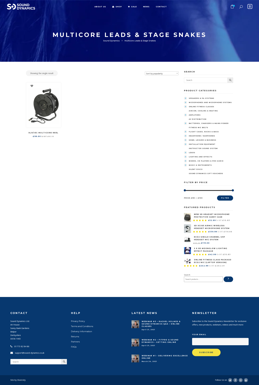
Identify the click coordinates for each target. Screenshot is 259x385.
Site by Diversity (18, 380)
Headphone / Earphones (202, 136)
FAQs (73, 347)
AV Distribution (197, 119)
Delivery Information (81, 331)
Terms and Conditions (82, 326)
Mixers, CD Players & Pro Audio (206, 161)
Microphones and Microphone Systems (210, 102)
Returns (75, 336)
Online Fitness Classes (201, 107)
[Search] (228, 279)
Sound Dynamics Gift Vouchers (206, 173)
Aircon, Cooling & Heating (203, 111)
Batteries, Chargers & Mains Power (209, 123)
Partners (75, 341)
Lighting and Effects (200, 157)
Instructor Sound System (203, 148)
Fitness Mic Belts (198, 127)
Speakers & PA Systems (201, 98)
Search (187, 274)
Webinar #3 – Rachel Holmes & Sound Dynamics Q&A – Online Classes (161, 323)
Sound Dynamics (111, 40)
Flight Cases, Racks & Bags (204, 132)
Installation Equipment (202, 144)
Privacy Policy (78, 321)
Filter (225, 198)
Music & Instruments (200, 165)
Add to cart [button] (57, 85)
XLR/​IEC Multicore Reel (43, 133)
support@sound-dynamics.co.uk (29, 352)
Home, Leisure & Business (202, 140)
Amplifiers (195, 115)
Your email (199, 335)
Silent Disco (196, 169)
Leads (192, 153)
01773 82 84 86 (21, 346)
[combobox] (162, 73)
